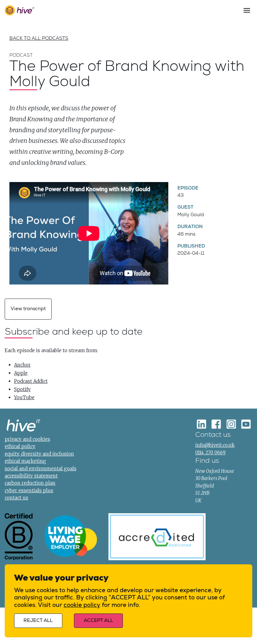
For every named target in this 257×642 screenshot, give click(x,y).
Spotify (22, 389)
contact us (16, 498)
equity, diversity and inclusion (39, 454)
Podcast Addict (31, 381)
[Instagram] (231, 424)
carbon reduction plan (30, 483)
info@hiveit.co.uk (215, 445)
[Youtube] (246, 424)
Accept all (98, 621)
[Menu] (246, 10)
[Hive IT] (19, 10)
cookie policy (82, 605)
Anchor (22, 365)
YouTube (24, 397)
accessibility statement (31, 476)
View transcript (28, 309)
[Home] (23, 426)
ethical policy (20, 446)
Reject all (38, 621)
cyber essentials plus (29, 490)
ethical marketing (25, 461)
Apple (21, 373)
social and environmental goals (40, 469)
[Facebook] (216, 424)
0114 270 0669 (210, 453)
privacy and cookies (27, 439)
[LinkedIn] (201, 424)
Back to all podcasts (38, 38)
